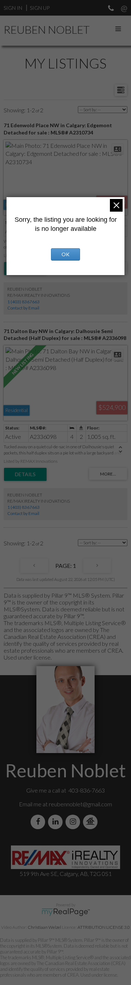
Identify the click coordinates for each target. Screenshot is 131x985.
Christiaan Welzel (44, 927)
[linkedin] (57, 821)
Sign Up (39, 8)
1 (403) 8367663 (23, 301)
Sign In (13, 8)
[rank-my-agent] (91, 821)
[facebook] (39, 821)
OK (65, 254)
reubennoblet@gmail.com (80, 804)
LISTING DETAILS (25, 474)
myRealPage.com (65, 912)
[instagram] (74, 821)
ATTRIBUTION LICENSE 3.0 (104, 927)
